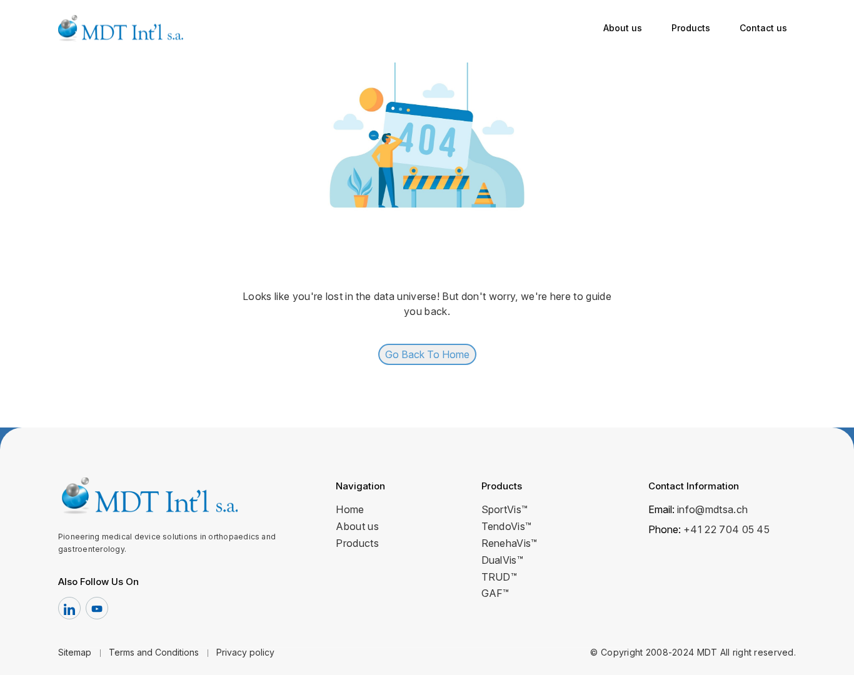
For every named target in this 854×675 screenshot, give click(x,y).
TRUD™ (499, 577)
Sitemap (74, 652)
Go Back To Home (427, 354)
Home (350, 509)
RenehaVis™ (509, 543)
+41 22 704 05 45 (726, 529)
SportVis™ (504, 509)
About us (622, 27)
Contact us (763, 27)
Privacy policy (245, 652)
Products (690, 27)
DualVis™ (502, 560)
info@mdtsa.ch (712, 509)
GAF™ (495, 593)
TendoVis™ (506, 526)
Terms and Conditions (154, 652)
